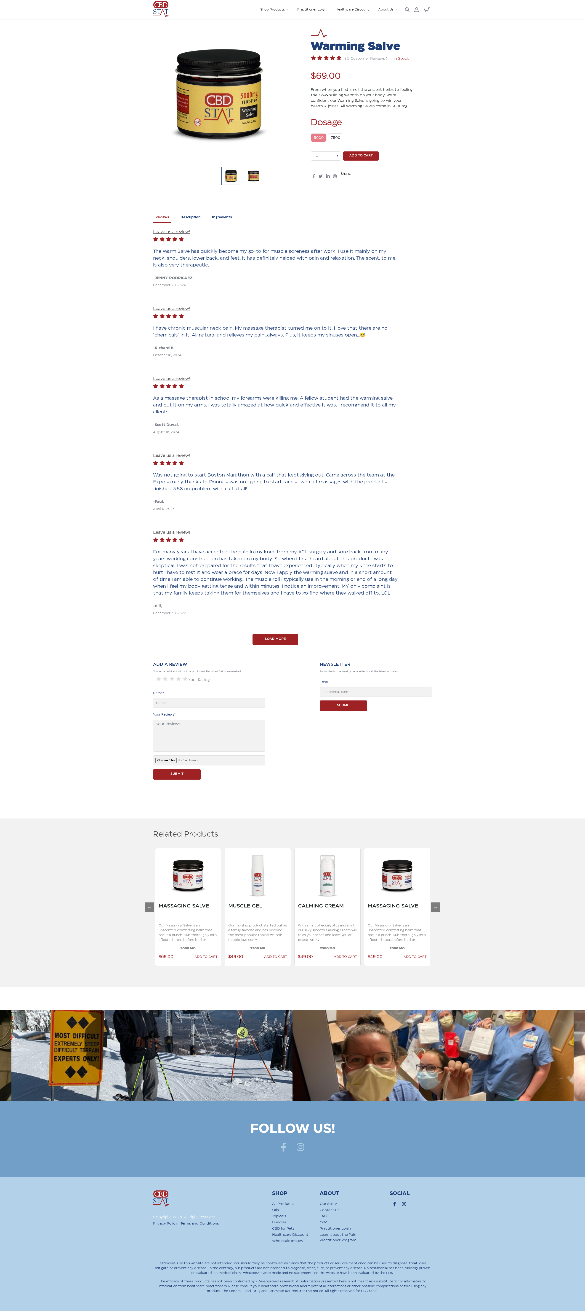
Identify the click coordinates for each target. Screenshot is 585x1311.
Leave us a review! (171, 232)
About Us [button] (386, 9)
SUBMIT (176, 773)
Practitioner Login (312, 9)
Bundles (279, 1222)
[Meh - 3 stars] (172, 679)
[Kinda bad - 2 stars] (165, 679)
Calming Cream (259, 905)
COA (323, 1222)
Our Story (328, 1204)
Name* (158, 693)
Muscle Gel (184, 905)
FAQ (323, 1216)
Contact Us (329, 1210)
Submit (343, 705)
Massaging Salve (331, 905)
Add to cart (361, 155)
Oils (275, 1210)
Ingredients (222, 217)
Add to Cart (214, 956)
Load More (275, 639)
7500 (335, 138)
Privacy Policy (165, 1223)
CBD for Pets (283, 1228)
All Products (283, 1204)
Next (433, 904)
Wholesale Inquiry (287, 1241)
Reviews (162, 217)
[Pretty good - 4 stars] (178, 679)
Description (191, 217)
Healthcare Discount (352, 9)
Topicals (279, 1216)
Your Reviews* (164, 714)
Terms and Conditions (200, 1223)
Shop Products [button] (273, 9)
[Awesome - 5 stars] (185, 679)
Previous (147, 904)
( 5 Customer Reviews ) (366, 58)
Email (324, 682)
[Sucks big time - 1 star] (158, 679)
